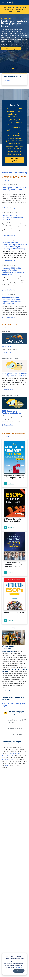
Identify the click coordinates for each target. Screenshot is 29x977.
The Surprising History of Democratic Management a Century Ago (12, 217)
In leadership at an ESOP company (17, 721)
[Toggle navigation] (3, 2)
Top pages (7, 80)
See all (5, 181)
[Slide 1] (13, 68)
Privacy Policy (19, 967)
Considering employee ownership (16, 713)
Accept (19, 970)
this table (7, 765)
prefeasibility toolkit (7, 759)
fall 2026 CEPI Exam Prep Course (16, 7)
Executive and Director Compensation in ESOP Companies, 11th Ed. (13, 565)
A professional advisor (16, 734)
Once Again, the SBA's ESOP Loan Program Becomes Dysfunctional (14, 190)
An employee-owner (15, 728)
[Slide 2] (16, 68)
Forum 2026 (6, 346)
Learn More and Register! (10, 49)
